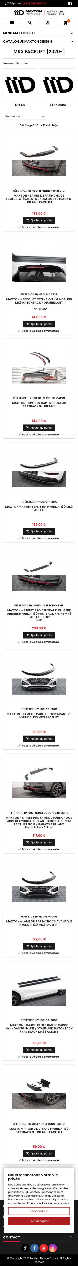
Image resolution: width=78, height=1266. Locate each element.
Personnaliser (39, 1211)
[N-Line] (20, 85)
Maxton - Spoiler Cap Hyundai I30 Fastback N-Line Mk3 (39, 404)
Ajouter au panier (39, 220)
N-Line (20, 105)
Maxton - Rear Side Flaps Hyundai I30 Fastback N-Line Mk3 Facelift (39, 1130)
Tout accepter (39, 1221)
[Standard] (58, 85)
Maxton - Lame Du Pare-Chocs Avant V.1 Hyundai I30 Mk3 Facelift (39, 715)
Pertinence (25, 116)
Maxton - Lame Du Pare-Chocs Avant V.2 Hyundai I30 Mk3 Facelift (39, 923)
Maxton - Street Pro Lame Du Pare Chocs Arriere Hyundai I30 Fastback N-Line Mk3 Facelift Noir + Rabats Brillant (39, 821)
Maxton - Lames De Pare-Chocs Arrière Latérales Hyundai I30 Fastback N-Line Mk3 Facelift (39, 199)
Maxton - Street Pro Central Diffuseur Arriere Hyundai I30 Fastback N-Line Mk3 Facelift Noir (39, 613)
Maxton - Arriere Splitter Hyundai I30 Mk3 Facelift (39, 508)
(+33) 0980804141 (34, 3)
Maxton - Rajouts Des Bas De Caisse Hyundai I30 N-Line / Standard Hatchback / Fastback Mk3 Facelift (39, 1028)
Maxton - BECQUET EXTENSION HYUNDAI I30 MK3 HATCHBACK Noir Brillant (39, 301)
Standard (58, 105)
